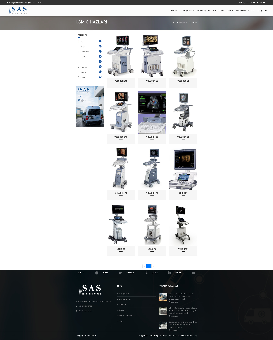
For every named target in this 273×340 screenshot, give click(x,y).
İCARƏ (229, 11)
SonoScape (85, 51)
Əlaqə (260, 11)
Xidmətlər (218, 11)
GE (82, 41)
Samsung (84, 67)
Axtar (266, 11)
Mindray (83, 72)
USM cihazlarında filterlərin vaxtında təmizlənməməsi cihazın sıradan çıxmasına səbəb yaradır (181, 296)
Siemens (84, 62)
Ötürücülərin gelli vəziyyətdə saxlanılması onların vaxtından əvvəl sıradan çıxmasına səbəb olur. (183, 324)
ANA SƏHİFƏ (174, 11)
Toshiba (83, 57)
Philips (83, 46)
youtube (178, 273)
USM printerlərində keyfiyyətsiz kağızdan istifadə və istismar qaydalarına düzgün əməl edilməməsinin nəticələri (183, 310)
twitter (105, 273)
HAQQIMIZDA (187, 11)
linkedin (155, 273)
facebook (81, 273)
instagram (130, 273)
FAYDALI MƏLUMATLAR (245, 11)
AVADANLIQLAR (203, 11)
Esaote (83, 77)
